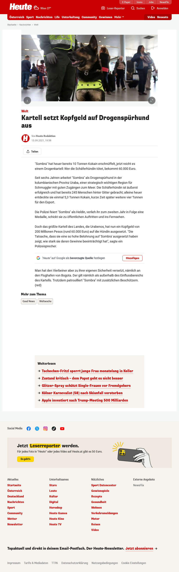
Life (57, 17)
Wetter (12, 519)
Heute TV (55, 524)
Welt (36, 25)
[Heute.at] (20, 6)
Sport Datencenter (103, 485)
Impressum (13, 563)
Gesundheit (98, 502)
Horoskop (55, 507)
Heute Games (58, 513)
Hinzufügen (132, 258)
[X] (37, 428)
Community (89, 17)
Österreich (16, 17)
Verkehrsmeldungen (104, 513)
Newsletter (15, 524)
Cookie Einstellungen (133, 563)
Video (151, 17)
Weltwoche (45, 301)
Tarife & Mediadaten (36, 563)
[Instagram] (45, 428)
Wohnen (96, 507)
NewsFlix (138, 485)
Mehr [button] (117, 17)
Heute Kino (56, 519)
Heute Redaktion (45, 136)
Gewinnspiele (100, 491)
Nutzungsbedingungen (105, 563)
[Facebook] (29, 428)
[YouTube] (62, 428)
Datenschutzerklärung (74, 563)
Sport (30, 17)
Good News (29, 301)
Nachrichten (25, 25)
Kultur (53, 496)
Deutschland (15, 496)
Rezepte (96, 496)
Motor (95, 519)
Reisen (95, 524)
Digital (53, 502)
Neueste (162, 17)
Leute (53, 491)
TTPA (55, 563)
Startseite (11, 25)
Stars (53, 485)
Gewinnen (105, 17)
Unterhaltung (71, 17)
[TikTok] (54, 428)
